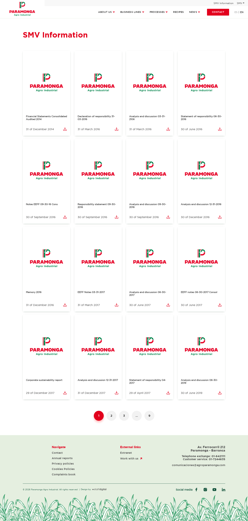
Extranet (126, 452)
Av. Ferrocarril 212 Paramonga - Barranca (208, 448)
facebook (196, 489)
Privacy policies (63, 463)
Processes (157, 12)
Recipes (178, 12)
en (241, 12)
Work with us (129, 458)
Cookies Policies (63, 468)
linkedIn (223, 489)
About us (105, 12)
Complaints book (63, 474)
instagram (205, 489)
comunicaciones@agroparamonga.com (198, 465)
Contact (218, 12)
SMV (239, 3)
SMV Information (223, 3)
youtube (214, 489)
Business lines (130, 12)
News (193, 12)
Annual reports (62, 458)
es (236, 12)
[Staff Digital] (99, 489)
